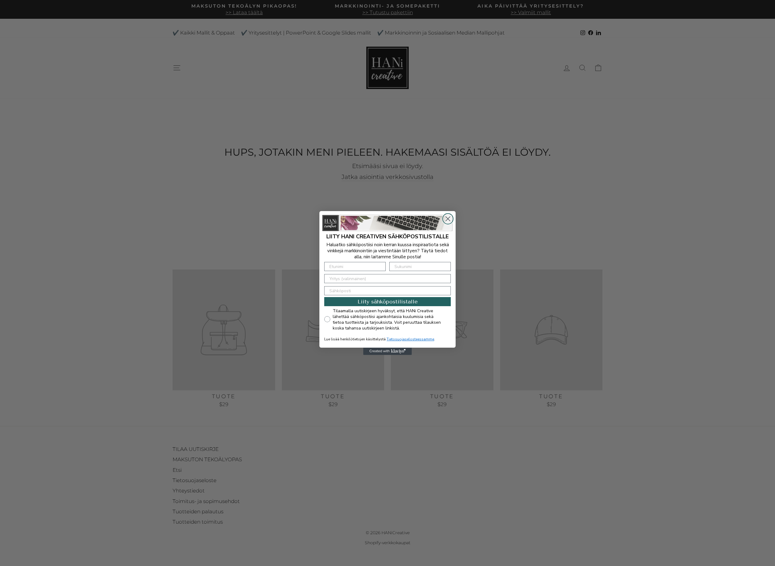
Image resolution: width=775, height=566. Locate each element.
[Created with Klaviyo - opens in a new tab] (387, 351)
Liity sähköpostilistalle (388, 301)
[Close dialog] (448, 218)
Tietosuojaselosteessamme (410, 339)
